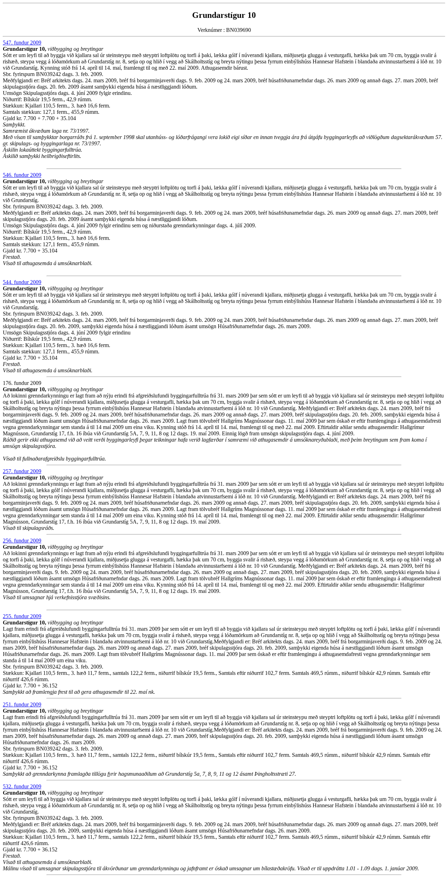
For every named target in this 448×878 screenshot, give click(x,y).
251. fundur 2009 (22, 704)
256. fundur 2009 (22, 541)
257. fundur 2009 (22, 471)
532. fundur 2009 (22, 786)
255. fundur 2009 (22, 616)
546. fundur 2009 (22, 175)
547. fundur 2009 (22, 43)
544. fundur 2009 (22, 282)
